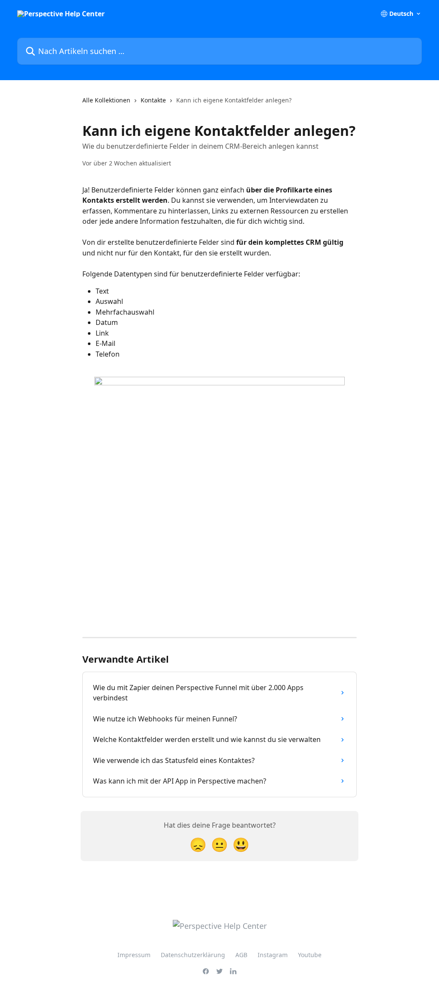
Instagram (273, 955)
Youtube (310, 955)
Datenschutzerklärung (193, 955)
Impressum (133, 955)
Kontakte (153, 100)
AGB (241, 955)
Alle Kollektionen (106, 100)
